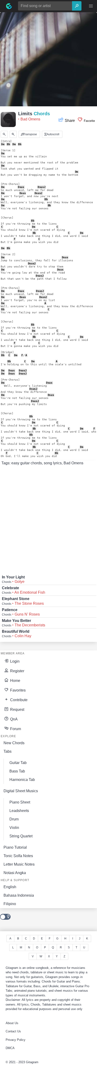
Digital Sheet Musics (21, 791)
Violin (14, 828)
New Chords (14, 743)
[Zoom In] (13, 134)
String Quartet (20, 836)
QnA (13, 719)
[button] (91, 6)
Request (16, 710)
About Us (12, 1023)
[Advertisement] (48, 60)
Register (16, 671)
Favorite (89, 121)
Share (70, 121)
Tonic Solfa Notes (18, 856)
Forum (15, 729)
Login (14, 661)
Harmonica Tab (22, 780)
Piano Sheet (19, 802)
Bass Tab (17, 771)
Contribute (18, 700)
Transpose (30, 134)
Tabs (8, 751)
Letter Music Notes (19, 864)
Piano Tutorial (15, 847)
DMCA (10, 1048)
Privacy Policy (15, 1040)
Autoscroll (52, 134)
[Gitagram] (9, 6)
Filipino (10, 904)
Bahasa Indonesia (19, 895)
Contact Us (13, 1031)
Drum (14, 819)
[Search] (76, 6)
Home (14, 681)
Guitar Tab (18, 763)
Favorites (17, 690)
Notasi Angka (15, 873)
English (10, 887)
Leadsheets (19, 811)
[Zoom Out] (4, 134)
